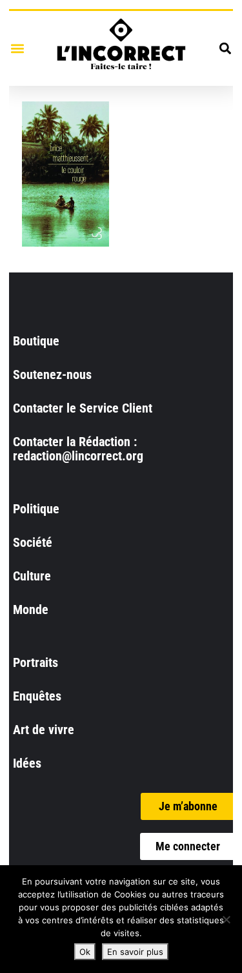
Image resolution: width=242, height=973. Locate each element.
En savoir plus (135, 952)
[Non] (225, 919)
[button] (17, 48)
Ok (84, 952)
